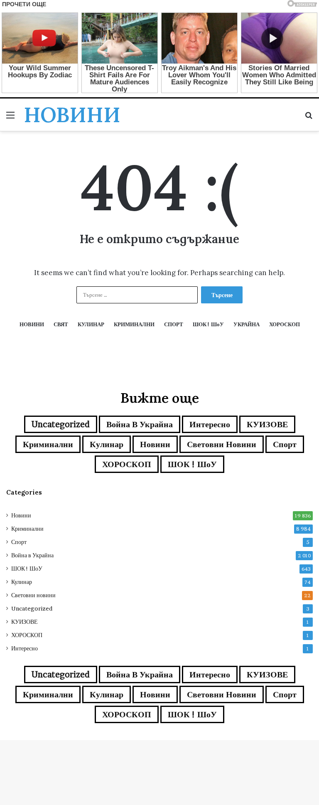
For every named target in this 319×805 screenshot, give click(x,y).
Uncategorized (61, 424)
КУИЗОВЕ (267, 424)
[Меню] (10, 117)
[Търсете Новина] (308, 117)
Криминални (48, 444)
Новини (155, 444)
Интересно (209, 424)
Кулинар (106, 444)
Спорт (285, 444)
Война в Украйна (139, 424)
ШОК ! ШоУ (192, 464)
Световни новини (221, 444)
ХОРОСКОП (126, 464)
